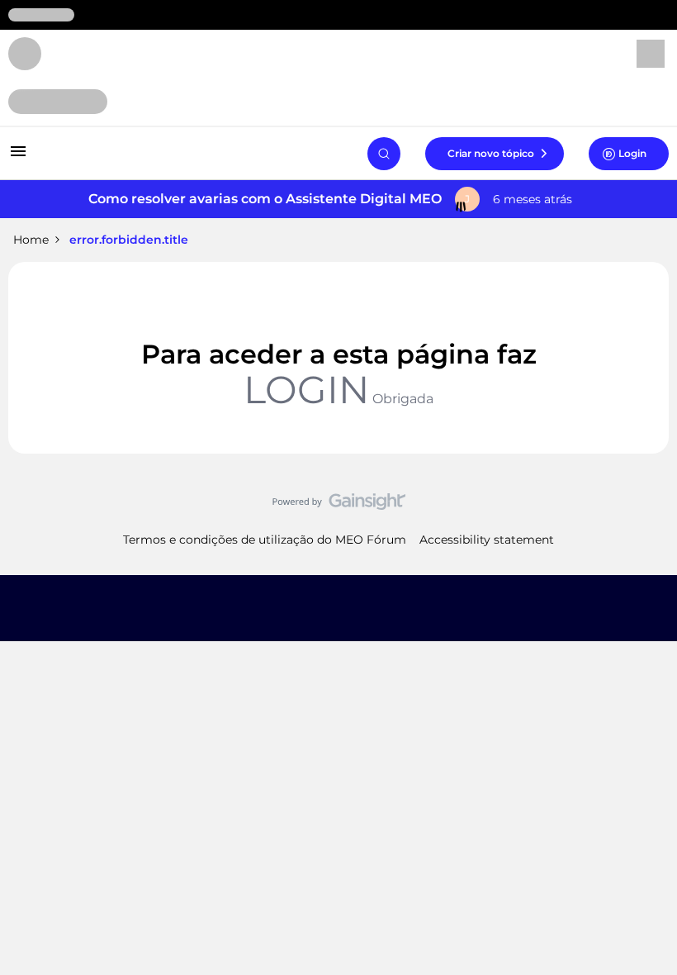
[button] (18, 157)
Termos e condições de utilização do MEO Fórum (264, 539)
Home (31, 239)
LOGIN (306, 389)
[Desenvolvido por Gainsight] (338, 505)
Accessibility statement (486, 539)
